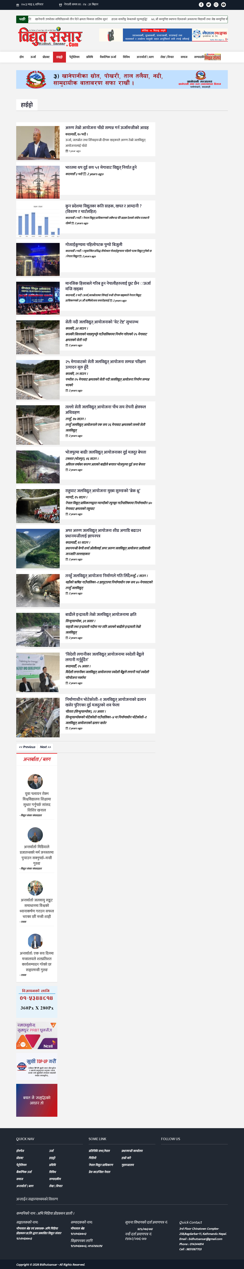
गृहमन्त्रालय (127, 1165)
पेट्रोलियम (74, 57)
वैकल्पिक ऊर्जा (108, 57)
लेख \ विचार (167, 57)
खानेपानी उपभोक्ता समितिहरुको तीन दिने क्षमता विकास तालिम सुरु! (65, 19)
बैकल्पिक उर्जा (23, 1172)
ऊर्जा (33, 57)
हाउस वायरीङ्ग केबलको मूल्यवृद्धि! (123, 19)
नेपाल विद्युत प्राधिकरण (101, 1165)
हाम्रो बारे (126, 1158)
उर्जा (51, 1151)
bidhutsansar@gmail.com (205, 1239)
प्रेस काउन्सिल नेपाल (99, 1172)
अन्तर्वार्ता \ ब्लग (145, 57)
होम (22, 57)
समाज (184, 57)
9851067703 (193, 1249)
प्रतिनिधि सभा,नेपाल (99, 1151)
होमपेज (20, 1151)
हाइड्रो (59, 57)
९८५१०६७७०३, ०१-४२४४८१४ (86, 1246)
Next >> (45, 747)
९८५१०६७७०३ (24, 1238)
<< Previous (27, 747)
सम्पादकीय (200, 57)
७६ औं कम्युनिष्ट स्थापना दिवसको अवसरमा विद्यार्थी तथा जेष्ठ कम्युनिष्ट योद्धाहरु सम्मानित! (192, 19)
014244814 (197, 1244)
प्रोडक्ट (46, 57)
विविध (126, 57)
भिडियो (92, 1158)
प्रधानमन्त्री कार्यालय (131, 1151)
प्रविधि (89, 57)
